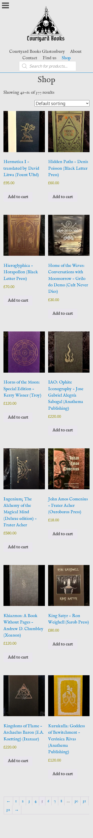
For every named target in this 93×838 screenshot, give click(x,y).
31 (84, 801)
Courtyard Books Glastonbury (37, 51)
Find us (49, 58)
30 (76, 801)
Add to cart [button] (18, 197)
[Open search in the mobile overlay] (47, 66)
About (76, 51)
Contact (29, 58)
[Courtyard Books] (46, 42)
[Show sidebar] (5, 6)
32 (8, 809)
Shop (66, 58)
